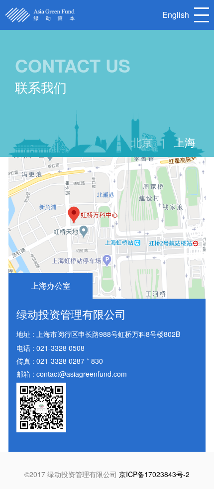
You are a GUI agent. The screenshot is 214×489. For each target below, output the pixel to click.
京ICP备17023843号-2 (154, 474)
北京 (142, 142)
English (175, 14)
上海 (185, 142)
